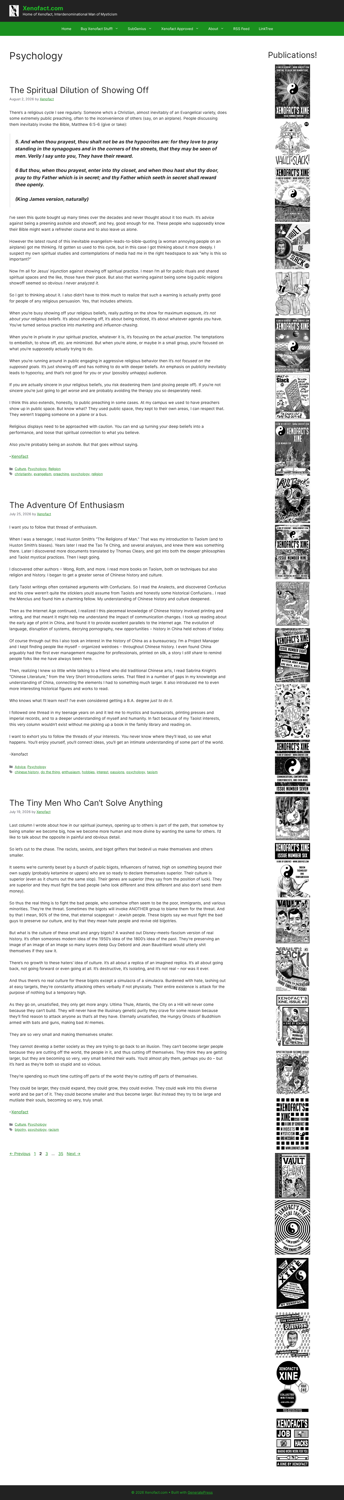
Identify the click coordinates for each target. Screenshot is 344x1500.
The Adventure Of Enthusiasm (66, 505)
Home (66, 28)
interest (102, 772)
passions (117, 772)
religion (97, 474)
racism (53, 1129)
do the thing (50, 772)
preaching (61, 474)
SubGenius (137, 28)
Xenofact (19, 456)
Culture (20, 469)
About (213, 28)
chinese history (27, 772)
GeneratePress (200, 1492)
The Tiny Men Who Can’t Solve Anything (86, 803)
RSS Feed (241, 28)
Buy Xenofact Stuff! (97, 28)
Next (74, 1153)
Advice (20, 767)
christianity (23, 474)
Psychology (37, 469)
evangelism (42, 474)
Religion (54, 469)
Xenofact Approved (177, 28)
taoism (152, 772)
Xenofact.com (43, 8)
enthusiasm (71, 772)
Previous (19, 1153)
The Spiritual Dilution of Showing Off (79, 90)
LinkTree (266, 28)
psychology (80, 474)
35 (61, 1153)
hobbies (88, 772)
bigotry (20, 1129)
